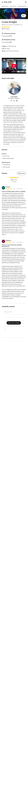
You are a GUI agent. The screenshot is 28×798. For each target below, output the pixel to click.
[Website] (17, 101)
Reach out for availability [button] (14, 322)
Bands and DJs (13, 6)
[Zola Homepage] (8, 2)
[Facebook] (11, 101)
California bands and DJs (23, 6)
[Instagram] (14, 101)
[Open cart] (26, 2)
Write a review (21, 173)
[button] (23, 15)
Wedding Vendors (5, 6)
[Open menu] (2, 2)
